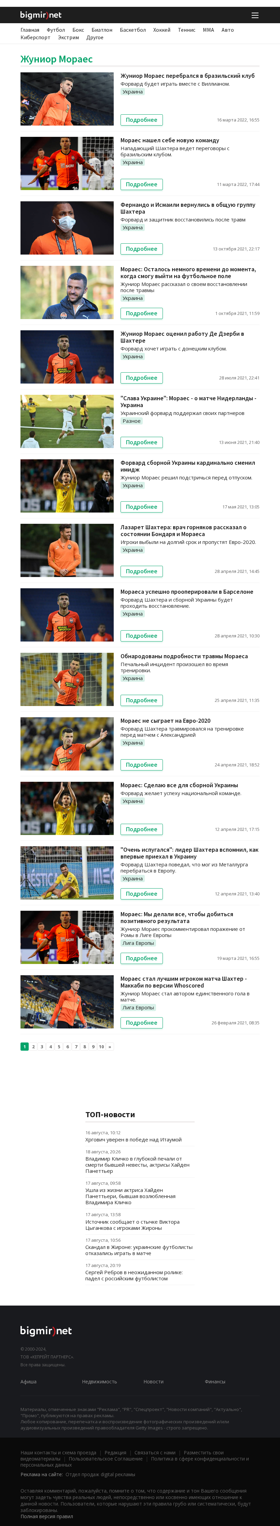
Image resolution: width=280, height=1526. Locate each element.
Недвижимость (99, 1381)
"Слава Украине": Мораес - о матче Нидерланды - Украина (188, 401)
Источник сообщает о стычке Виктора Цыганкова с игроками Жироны (132, 1224)
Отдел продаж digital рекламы (100, 1474)
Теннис (186, 29)
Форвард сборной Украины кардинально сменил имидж (188, 466)
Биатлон (102, 29)
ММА (208, 29)
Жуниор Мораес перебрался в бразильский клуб (188, 76)
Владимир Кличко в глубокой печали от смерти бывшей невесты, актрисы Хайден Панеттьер (137, 1164)
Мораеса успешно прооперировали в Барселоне (187, 591)
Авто (228, 29)
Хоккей (161, 29)
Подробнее (141, 120)
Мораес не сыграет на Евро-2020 (165, 720)
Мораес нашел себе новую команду (170, 140)
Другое (94, 37)
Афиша (28, 1381)
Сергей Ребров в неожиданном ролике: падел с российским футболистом (134, 1275)
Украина (133, 91)
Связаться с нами (155, 1452)
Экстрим (68, 37)
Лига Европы (138, 942)
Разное (132, 420)
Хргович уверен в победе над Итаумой (133, 1139)
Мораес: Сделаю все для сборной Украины (179, 785)
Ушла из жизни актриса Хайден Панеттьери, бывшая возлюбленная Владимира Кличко (130, 1196)
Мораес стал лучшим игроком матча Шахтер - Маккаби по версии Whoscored (184, 982)
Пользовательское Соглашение (106, 1458)
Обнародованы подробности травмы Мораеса (184, 656)
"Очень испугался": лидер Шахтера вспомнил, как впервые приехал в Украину (189, 853)
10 (101, 1046)
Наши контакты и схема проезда (58, 1452)
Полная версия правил (46, 1516)
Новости (153, 1381)
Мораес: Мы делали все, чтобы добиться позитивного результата (177, 917)
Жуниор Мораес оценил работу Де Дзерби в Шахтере (182, 337)
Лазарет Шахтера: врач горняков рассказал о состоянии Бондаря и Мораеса (184, 530)
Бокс (78, 29)
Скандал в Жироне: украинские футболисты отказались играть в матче (139, 1249)
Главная (29, 29)
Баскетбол (133, 29)
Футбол (56, 29)
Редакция (115, 1452)
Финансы (215, 1381)
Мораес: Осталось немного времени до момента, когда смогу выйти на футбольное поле (188, 272)
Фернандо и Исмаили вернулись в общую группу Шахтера (188, 208)
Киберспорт (35, 37)
